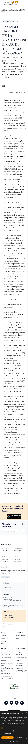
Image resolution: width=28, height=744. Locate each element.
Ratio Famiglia (17, 550)
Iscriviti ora (5, 577)
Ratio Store (5, 614)
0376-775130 (8, 597)
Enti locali (18, 638)
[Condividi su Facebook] (17, 92)
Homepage (3, 9)
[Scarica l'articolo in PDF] (24, 92)
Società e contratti (20, 671)
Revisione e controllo (21, 640)
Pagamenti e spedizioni (8, 617)
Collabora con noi (18, 558)
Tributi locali (4, 643)
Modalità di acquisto (8, 615)
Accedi (4, 627)
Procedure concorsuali (21, 670)
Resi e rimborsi (6, 618)
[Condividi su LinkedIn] (19, 92)
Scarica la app (4, 561)
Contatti (16, 556)
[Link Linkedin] (11, 702)
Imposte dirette (4, 638)
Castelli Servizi (4, 548)
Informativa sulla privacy (6, 725)
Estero (2, 671)
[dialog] (14, 727)
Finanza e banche (5, 673)
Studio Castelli (4, 550)
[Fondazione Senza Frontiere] (14, 687)
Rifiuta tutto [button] (20, 737)
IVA (2, 645)
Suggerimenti (17, 559)
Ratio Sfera (4, 547)
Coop (17, 651)
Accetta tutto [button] (7, 737)
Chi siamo (3, 556)
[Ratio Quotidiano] (10, 3)
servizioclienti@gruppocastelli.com (14, 605)
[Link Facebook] (17, 702)
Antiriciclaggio (19, 663)
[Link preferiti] (14, 516)
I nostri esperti (4, 558)
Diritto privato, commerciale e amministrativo (19, 667)
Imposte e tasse (13, 9)
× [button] (26, 712)
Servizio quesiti (17, 561)
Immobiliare (4, 675)
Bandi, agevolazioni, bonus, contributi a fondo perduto (7, 668)
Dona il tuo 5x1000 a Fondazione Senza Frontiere (14, 693)
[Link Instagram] (6, 702)
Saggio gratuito (5, 559)
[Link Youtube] (22, 702)
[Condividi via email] (22, 92)
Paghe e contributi (5, 654)
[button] (14, 741)
